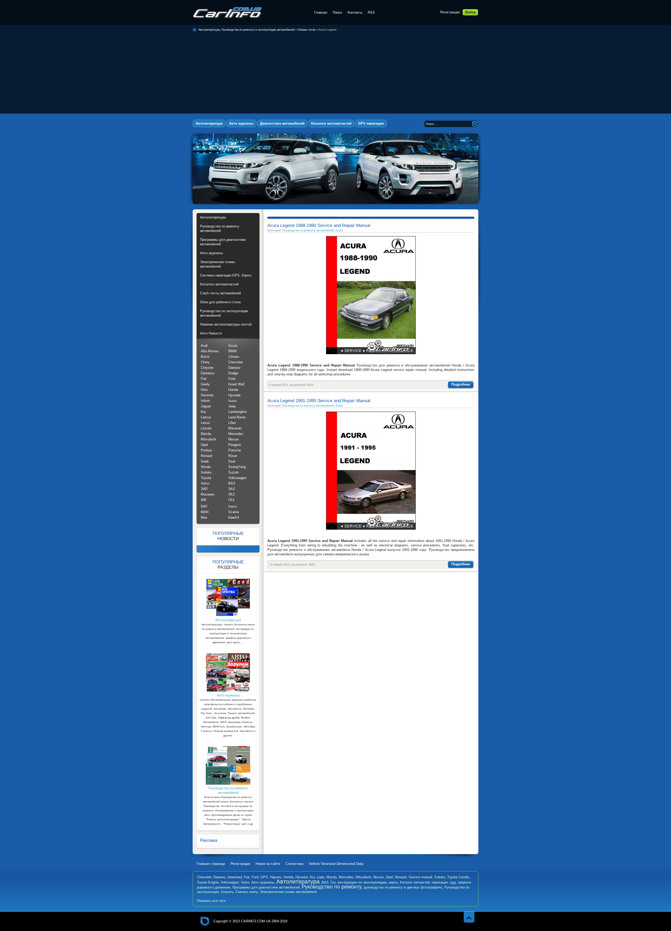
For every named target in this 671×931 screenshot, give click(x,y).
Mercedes (235, 434)
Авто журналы (262, 882)
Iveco (232, 506)
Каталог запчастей (415, 882)
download (235, 877)
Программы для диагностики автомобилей (266, 887)
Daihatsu (207, 373)
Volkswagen (237, 478)
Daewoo (234, 368)
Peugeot (234, 445)
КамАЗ (233, 517)
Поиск (337, 12)
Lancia (206, 417)
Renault (206, 456)
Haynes (276, 877)
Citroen (233, 357)
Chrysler (207, 368)
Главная (320, 12)
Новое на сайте (268, 864)
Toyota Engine (208, 882)
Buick (205, 357)
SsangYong (237, 467)
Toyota (206, 478)
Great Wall (236, 384)
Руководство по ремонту (332, 887)
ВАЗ (231, 483)
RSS (371, 12)
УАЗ (231, 494)
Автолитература (298, 881)
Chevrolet (235, 362)
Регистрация (450, 12)
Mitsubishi (208, 439)
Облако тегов (306, 29)
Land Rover (237, 417)
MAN (204, 512)
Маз (204, 517)
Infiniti (205, 401)
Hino (204, 390)
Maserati (234, 428)
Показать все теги (211, 901)
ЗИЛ (204, 489)
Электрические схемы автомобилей (288, 892)
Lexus (205, 423)
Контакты (355, 12)
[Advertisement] (335, 71)
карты (393, 882)
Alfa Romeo (210, 351)
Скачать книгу (247, 892)
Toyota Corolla (458, 877)
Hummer (207, 395)
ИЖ (203, 500)
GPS (264, 877)
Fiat (204, 379)
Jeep (232, 406)
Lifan (232, 423)
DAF (204, 506)
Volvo (205, 483)
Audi (204, 346)
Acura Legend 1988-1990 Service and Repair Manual (318, 225)
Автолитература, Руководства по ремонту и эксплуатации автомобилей (227, 12)
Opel (204, 445)
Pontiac (206, 450)
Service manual (420, 877)
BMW (232, 351)
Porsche (234, 450)
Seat (231, 461)
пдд (453, 882)
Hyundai (234, 395)
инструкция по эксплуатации (362, 882)
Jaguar (206, 406)
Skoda (205, 467)
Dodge (233, 373)
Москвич (207, 494)
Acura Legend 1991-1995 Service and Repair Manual (318, 400)
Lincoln (206, 428)
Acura (339, 230)
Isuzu (232, 401)
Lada (320, 877)
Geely (205, 384)
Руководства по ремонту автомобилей (308, 230)
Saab (205, 461)
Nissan (233, 439)
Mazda (206, 434)
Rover (232, 456)
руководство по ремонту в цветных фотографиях (403, 887)
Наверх (469, 917)
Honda (233, 390)
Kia (203, 412)
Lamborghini (237, 412)
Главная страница (211, 864)
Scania (233, 512)
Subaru (206, 472)
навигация (440, 882)
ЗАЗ (231, 489)
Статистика (294, 864)
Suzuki (233, 472)
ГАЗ (231, 500)
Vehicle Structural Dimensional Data (336, 864)
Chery (205, 362)
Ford (231, 379)
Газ (333, 882)
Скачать (227, 892)
